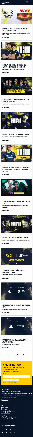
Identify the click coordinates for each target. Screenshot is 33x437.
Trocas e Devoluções (5, 413)
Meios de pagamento (6, 409)
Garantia (3, 415)
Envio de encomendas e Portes (8, 411)
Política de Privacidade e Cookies (8, 417)
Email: (5, 373)
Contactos (3, 421)
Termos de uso (4, 407)
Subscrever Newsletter (11, 380)
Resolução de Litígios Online (7, 419)
